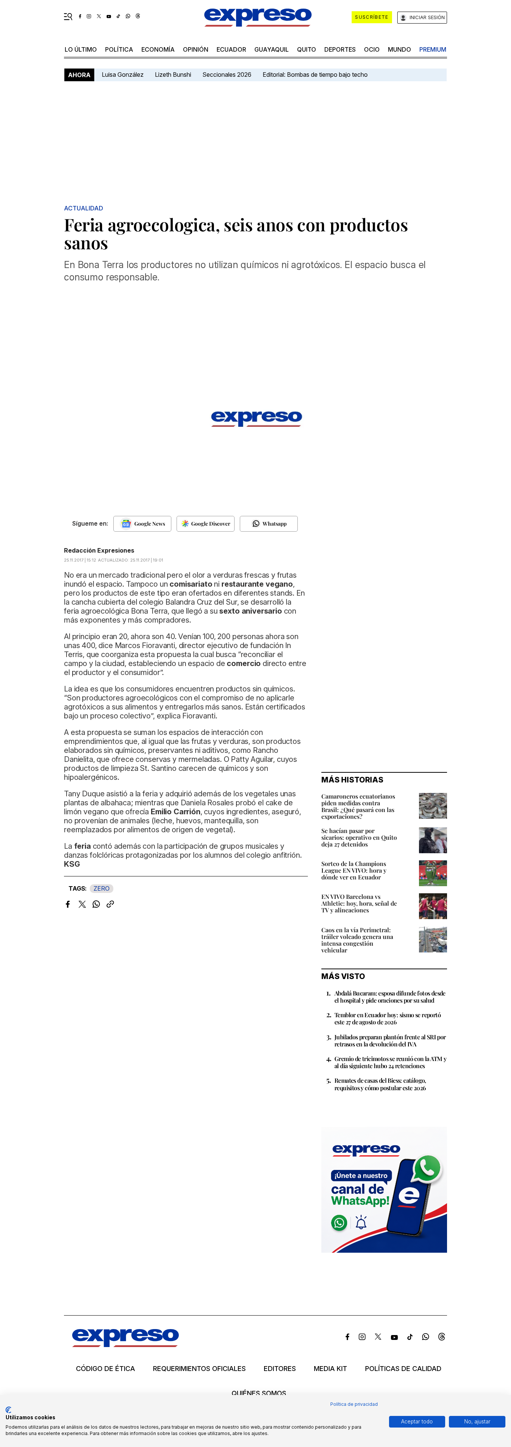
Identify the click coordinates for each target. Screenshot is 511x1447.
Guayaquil (271, 49)
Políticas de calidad (403, 1368)
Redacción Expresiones (99, 550)
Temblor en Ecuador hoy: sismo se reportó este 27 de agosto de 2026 (387, 1018)
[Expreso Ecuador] (125, 1345)
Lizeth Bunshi (173, 74)
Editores (280, 1368)
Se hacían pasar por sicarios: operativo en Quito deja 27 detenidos (359, 837)
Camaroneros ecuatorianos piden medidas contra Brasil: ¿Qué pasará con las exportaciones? (358, 806)
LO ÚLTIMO (81, 49)
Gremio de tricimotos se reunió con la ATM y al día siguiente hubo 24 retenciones (390, 1062)
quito (306, 49)
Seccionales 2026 (226, 74)
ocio (372, 49)
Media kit (330, 1368)
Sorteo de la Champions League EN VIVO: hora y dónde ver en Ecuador (353, 870)
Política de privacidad (354, 1404)
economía (158, 49)
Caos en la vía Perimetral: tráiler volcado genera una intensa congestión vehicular (357, 940)
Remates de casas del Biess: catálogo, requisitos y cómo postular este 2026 (380, 1083)
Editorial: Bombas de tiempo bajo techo (316, 74)
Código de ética (105, 1368)
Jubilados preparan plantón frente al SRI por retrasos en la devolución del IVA (390, 1040)
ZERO (102, 888)
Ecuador (231, 49)
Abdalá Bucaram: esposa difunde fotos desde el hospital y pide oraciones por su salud (390, 996)
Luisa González (123, 74)
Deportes (340, 49)
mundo (399, 49)
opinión (195, 49)
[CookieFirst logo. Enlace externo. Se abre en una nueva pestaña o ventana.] (8, 1410)
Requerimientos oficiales (199, 1368)
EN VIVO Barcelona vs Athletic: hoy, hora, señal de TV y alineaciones (359, 903)
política (119, 49)
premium (432, 49)
